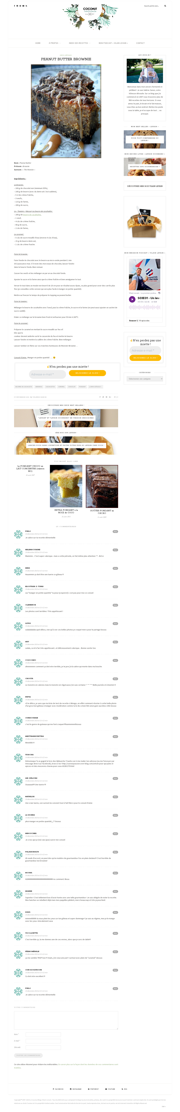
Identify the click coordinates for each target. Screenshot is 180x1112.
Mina (27, 568)
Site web (17, 1047)
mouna (28, 873)
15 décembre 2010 (21, 397)
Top (163, 1107)
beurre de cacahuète (23, 387)
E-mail (17, 1041)
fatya (28, 697)
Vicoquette (31, 933)
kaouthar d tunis (34, 586)
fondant (82, 387)
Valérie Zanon (40, 397)
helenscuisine (32, 550)
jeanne (28, 891)
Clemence (30, 605)
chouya (29, 678)
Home (38, 43)
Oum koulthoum (33, 970)
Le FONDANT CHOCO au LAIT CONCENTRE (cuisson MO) (30, 469)
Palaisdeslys (32, 852)
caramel (61, 387)
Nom (16, 1034)
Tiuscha (29, 755)
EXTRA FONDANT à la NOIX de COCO (66, 511)
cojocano (30, 660)
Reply (115, 531)
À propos (53, 43)
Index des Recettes (78, 43)
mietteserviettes (34, 736)
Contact (140, 43)
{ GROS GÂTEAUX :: (95, 387)
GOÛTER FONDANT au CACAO (102, 512)
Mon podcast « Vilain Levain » (113, 43)
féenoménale (32, 951)
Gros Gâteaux (66, 55)
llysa (28, 623)
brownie (39, 387)
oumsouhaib (31, 718)
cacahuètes (50, 387)
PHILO (28, 531)
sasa (27, 912)
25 (115, 397)
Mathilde (30, 796)
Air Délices (31, 778)
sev (27, 642)
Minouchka (31, 833)
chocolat (72, 387)
